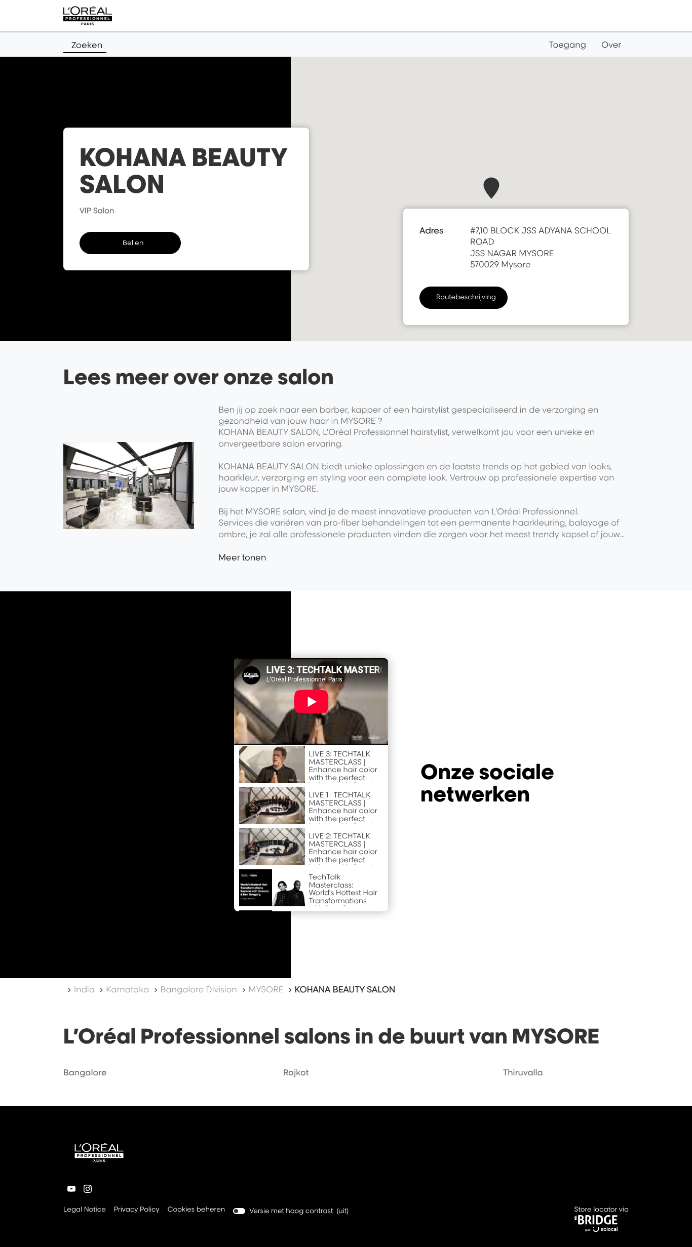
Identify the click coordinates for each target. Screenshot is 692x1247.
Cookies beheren (196, 1209)
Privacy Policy (137, 1210)
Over (611, 44)
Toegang (567, 44)
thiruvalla (523, 1072)
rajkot (296, 1072)
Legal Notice (84, 1210)
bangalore (85, 1072)
